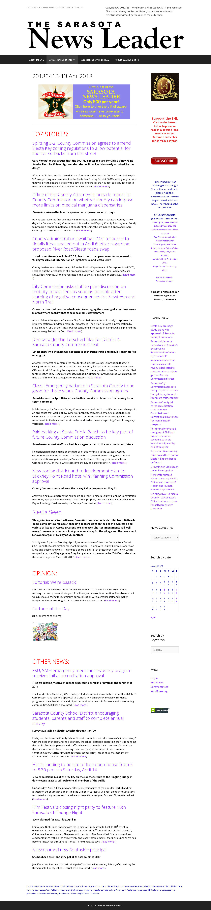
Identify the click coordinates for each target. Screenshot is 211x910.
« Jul (153, 617)
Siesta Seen (47, 512)
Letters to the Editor (164, 277)
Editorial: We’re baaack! (54, 582)
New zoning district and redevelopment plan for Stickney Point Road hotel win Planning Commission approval (82, 476)
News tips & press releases (165, 222)
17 (164, 591)
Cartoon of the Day (50, 608)
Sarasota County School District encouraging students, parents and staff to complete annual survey (78, 718)
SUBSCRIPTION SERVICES (165, 226)
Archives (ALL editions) (60, 59)
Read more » (102, 186)
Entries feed (157, 682)
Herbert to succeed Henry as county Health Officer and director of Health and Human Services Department (164, 482)
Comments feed (160, 686)
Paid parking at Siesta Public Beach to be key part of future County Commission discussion (82, 434)
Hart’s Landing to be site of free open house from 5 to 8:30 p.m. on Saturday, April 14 (82, 767)
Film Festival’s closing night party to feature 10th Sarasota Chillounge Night (79, 809)
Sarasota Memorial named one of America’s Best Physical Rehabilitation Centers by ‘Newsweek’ (164, 349)
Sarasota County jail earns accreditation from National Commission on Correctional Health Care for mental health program (165, 413)
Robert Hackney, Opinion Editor (164, 248)
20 (176, 591)
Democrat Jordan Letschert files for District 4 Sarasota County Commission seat (76, 341)
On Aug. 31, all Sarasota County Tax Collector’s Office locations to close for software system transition (164, 501)
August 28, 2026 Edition (127, 59)
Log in (154, 678)
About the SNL (36, 59)
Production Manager (165, 281)
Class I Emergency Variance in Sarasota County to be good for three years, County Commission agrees (83, 388)
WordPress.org (159, 691)
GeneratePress (115, 905)
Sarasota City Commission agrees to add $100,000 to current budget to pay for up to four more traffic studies (164, 390)
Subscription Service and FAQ (95, 59)
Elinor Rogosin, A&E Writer (165, 244)
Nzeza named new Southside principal (69, 850)
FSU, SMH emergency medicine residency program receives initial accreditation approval (81, 672)
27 (176, 599)
